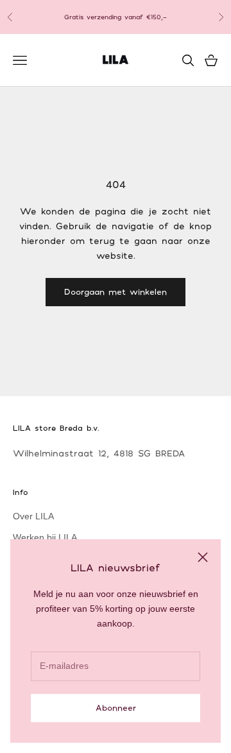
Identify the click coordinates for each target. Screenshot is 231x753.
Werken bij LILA (45, 537)
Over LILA (33, 516)
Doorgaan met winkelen (115, 291)
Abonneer (116, 707)
